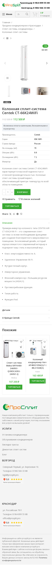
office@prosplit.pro (11, 518)
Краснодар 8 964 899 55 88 (35, 2)
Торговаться (12, 206)
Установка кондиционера (14, 434)
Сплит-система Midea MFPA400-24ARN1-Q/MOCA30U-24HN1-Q (14, 368)
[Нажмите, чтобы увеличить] (7, 78)
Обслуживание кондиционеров (17, 439)
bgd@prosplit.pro (11, 475)
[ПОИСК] (27, 14)
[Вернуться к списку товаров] (7, 38)
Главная (6, 22)
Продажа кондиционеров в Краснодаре (21, 25)
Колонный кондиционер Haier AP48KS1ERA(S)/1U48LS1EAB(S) (37, 363)
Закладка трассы (10, 444)
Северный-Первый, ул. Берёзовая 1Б (20, 467)
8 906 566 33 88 (20, 471)
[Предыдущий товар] (4, 38)
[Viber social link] (21, 214)
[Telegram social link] (17, 214)
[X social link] (10, 214)
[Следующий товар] (11, 38)
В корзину (22, 192)
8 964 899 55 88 (20, 514)
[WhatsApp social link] (14, 214)
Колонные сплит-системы (14, 32)
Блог (4, 454)
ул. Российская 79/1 (12, 510)
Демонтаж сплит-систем (14, 449)
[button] (5, 63)
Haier (37, 371)
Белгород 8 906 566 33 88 (35, 7)
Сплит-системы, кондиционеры (17, 28)
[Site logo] (11, 5)
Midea (14, 377)
